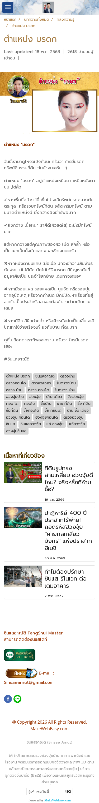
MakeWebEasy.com (57, 800)
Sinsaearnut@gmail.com (29, 682)
